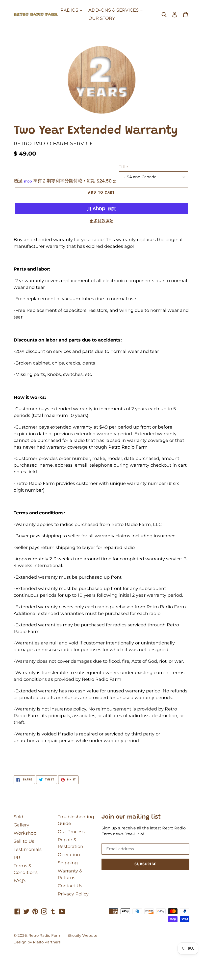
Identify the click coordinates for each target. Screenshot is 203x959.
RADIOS (69, 10)
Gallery (21, 825)
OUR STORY (101, 18)
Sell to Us (24, 841)
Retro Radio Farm (44, 935)
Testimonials (28, 849)
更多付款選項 (101, 221)
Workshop (25, 833)
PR (17, 857)
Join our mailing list (131, 817)
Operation (69, 854)
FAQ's (20, 880)
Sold (18, 817)
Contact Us (70, 886)
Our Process (71, 831)
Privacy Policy (73, 894)
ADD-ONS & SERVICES (114, 10)
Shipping (68, 863)
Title (123, 166)
